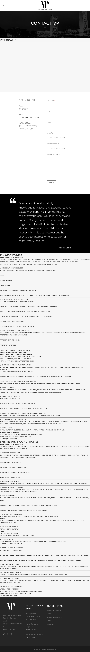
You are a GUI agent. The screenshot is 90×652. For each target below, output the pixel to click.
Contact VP (51, 625)
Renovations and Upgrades (32, 625)
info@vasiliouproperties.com (29, 117)
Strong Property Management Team (33, 615)
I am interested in (53, 144)
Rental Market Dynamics (34, 634)
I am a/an (50, 133)
